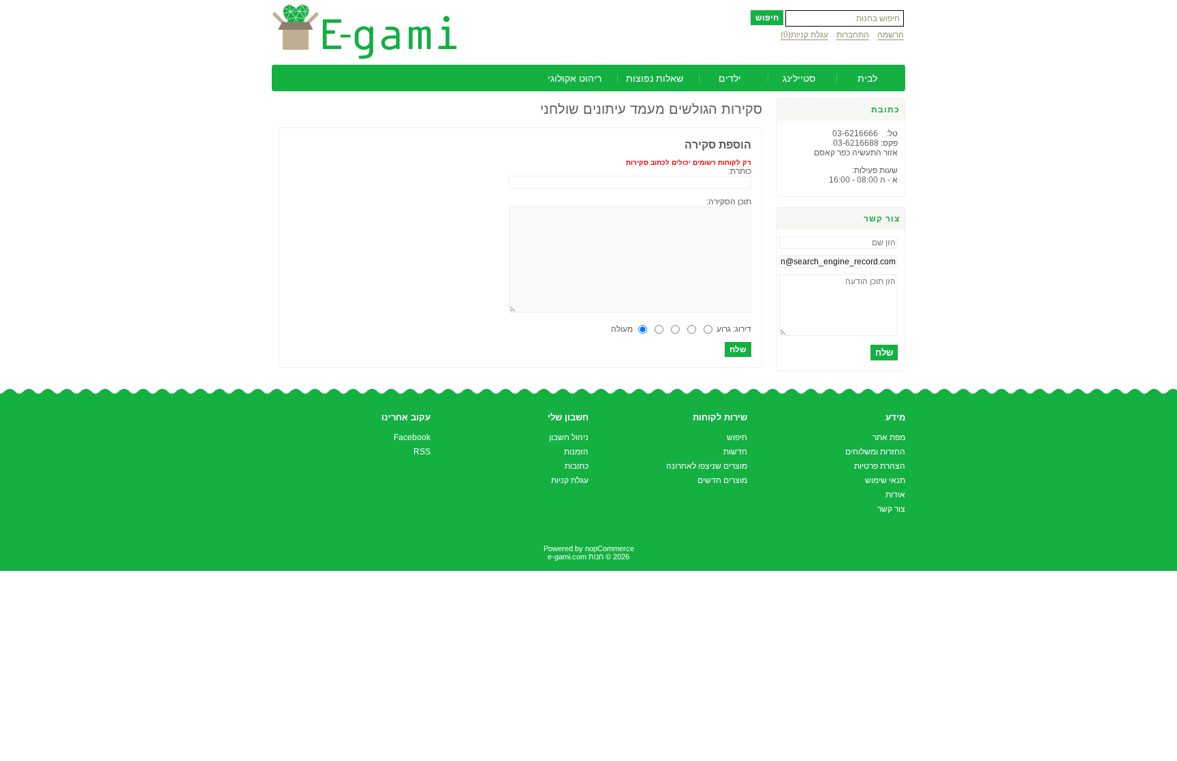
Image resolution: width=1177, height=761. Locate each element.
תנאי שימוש (885, 480)
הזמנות (576, 451)
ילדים (730, 78)
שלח (884, 352)
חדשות (735, 451)
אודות (895, 494)
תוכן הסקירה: (728, 201)
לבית (867, 78)
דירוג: (742, 329)
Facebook (412, 437)
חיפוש (737, 437)
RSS (421, 451)
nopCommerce (609, 548)
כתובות (576, 466)
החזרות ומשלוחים (875, 451)
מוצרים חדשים (722, 480)
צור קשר (891, 509)
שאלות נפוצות (654, 78)
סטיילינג (799, 78)
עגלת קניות (569, 480)
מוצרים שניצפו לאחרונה (706, 466)
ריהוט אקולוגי (574, 78)
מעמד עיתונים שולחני (602, 109)
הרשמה (890, 35)
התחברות (852, 35)
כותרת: (739, 171)
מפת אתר (889, 437)
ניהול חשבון (568, 437)
